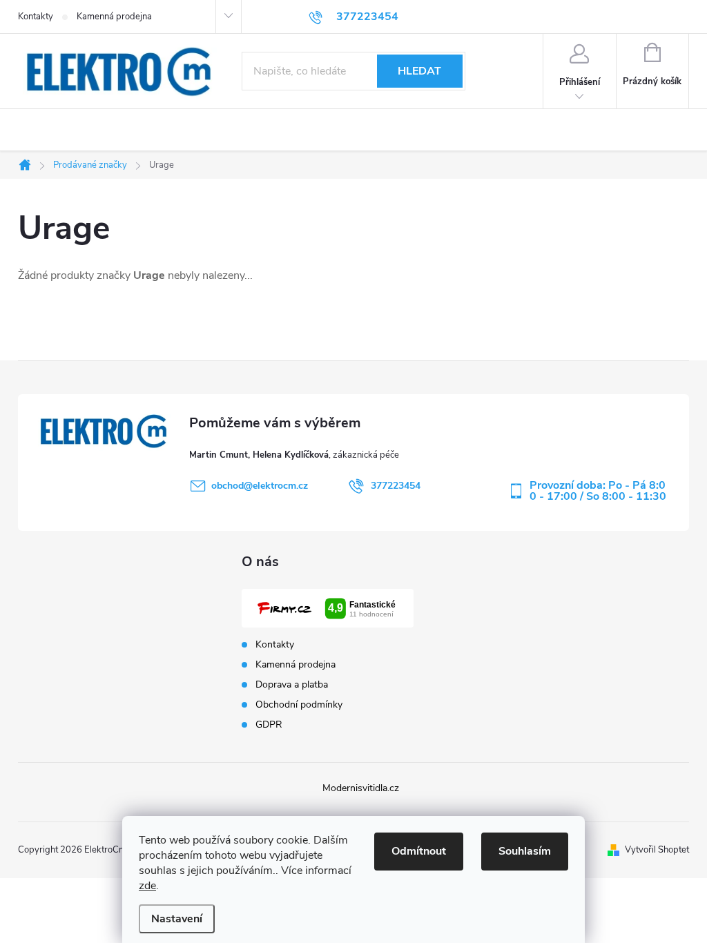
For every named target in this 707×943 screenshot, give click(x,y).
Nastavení (176, 918)
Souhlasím (524, 851)
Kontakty (35, 16)
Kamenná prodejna (114, 16)
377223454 (395, 485)
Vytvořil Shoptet (657, 850)
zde (147, 885)
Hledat (419, 71)
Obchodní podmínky (298, 704)
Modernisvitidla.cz (360, 788)
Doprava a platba (291, 684)
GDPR (268, 724)
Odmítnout (418, 851)
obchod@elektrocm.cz (259, 485)
